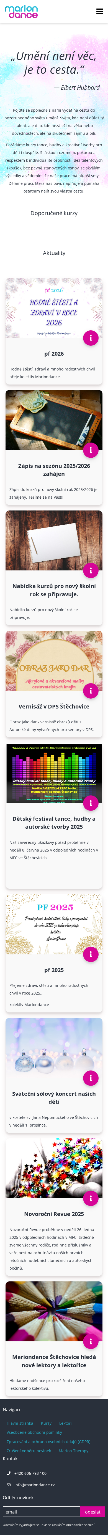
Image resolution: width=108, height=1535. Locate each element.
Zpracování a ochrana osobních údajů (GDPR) (48, 1441)
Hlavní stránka (20, 1423)
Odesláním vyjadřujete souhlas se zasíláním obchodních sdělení (48, 1525)
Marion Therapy (73, 1450)
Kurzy (46, 1423)
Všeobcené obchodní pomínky (34, 1432)
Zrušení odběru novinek (29, 1450)
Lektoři (65, 1423)
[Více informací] (91, 338)
